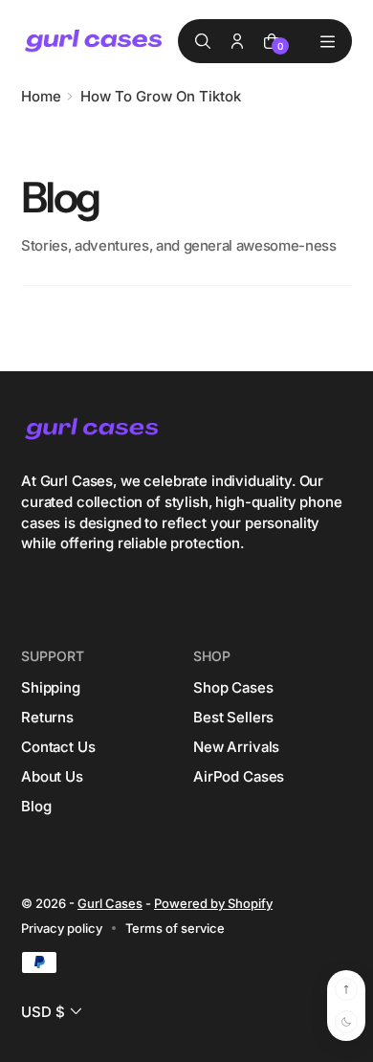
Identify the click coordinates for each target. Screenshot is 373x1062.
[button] (53, 1012)
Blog (36, 806)
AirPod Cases (238, 776)
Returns (47, 717)
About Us (52, 776)
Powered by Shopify (213, 903)
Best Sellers (233, 717)
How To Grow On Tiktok (160, 96)
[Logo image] (94, 41)
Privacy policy (61, 928)
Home (41, 96)
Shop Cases (233, 687)
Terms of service (175, 928)
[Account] (237, 41)
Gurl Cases (110, 903)
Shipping (50, 687)
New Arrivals (236, 747)
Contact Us (58, 747)
